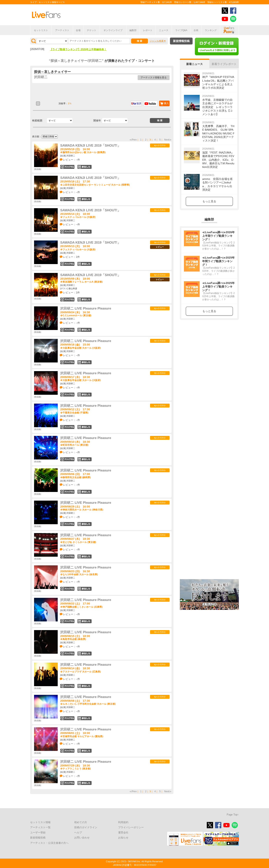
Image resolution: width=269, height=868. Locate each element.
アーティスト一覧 (40, 827)
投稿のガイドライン (85, 827)
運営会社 (123, 832)
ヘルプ (78, 832)
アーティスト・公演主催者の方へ (49, 842)
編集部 (132, 30)
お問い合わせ (82, 837)
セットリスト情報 (40, 822)
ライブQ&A (181, 30)
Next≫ (168, 139)
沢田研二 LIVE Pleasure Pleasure (85, 308)
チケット (91, 30)
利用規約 (123, 822)
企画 (196, 30)
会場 (78, 30)
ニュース (163, 30)
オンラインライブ (113, 30)
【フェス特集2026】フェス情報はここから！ (75, 49)
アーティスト (62, 30)
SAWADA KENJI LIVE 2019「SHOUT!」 (90, 145)
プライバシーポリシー (131, 827)
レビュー (160, 247)
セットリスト (41, 30)
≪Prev (133, 139)
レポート (147, 30)
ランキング (211, 30)
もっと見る (209, 201)
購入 (166, 103)
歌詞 (138, 103)
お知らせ (123, 837)
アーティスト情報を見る (154, 77)
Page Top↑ (233, 814)
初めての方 (80, 822)
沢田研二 (40, 77)
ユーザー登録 (37, 832)
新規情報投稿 (181, 41)
